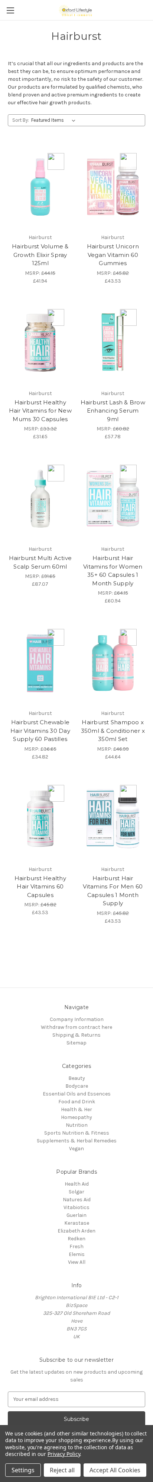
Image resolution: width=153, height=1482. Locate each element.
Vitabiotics (76, 1207)
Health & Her (76, 1109)
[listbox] (54, 120)
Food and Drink (76, 1101)
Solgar (76, 1192)
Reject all (62, 1470)
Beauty (76, 1078)
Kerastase (76, 1223)
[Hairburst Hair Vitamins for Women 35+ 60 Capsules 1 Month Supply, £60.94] (113, 498)
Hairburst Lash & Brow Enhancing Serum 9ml (113, 411)
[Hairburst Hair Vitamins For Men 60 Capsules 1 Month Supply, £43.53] (113, 818)
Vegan (76, 1148)
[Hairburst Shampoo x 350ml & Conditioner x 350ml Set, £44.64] (113, 662)
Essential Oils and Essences (77, 1094)
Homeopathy (76, 1117)
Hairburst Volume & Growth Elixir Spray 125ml (40, 255)
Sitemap (76, 1043)
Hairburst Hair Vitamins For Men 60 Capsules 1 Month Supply (113, 891)
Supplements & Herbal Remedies (77, 1141)
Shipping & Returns (76, 1035)
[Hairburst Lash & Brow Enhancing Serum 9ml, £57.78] (113, 343)
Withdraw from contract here (76, 1027)
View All (76, 1262)
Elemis (77, 1254)
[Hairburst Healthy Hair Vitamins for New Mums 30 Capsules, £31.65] (40, 343)
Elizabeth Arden (76, 1231)
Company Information (77, 1019)
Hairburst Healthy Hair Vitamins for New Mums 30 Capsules (40, 411)
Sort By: (20, 120)
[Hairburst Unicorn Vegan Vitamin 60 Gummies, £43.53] (113, 187)
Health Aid (77, 1184)
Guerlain (76, 1215)
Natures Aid (77, 1199)
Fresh (76, 1246)
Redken (76, 1238)
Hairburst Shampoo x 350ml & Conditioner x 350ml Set (113, 730)
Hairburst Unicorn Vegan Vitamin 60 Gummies (113, 255)
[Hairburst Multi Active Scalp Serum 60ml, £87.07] (40, 498)
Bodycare (76, 1086)
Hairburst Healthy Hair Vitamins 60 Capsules (40, 887)
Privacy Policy (64, 1453)
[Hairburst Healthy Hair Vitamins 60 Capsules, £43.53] (40, 818)
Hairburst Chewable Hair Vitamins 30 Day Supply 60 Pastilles (40, 730)
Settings (23, 1470)
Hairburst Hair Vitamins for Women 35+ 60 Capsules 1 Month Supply (113, 570)
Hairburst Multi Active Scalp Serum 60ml (40, 562)
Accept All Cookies (114, 1470)
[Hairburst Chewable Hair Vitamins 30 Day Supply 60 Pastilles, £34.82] (40, 662)
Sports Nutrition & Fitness (76, 1133)
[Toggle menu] (10, 10)
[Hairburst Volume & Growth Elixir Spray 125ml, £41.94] (40, 187)
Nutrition (77, 1125)
